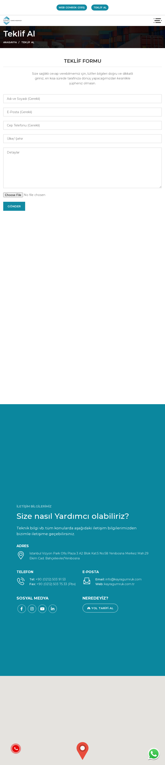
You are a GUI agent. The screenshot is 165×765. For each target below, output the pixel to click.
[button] (82, 751)
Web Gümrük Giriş (72, 7)
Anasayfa (10, 42)
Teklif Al (100, 7)
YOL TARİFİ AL (102, 608)
